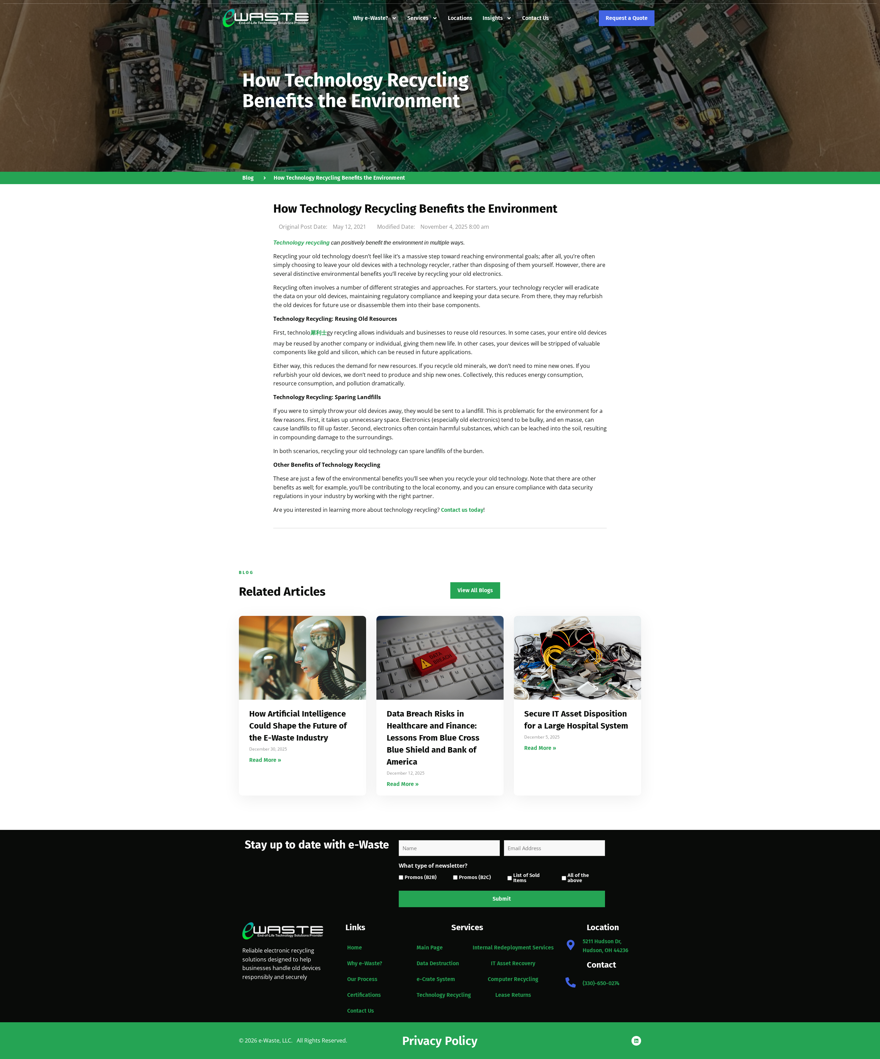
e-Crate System (436, 979)
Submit (502, 898)
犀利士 (318, 332)
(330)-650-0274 (601, 983)
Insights (493, 18)
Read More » (265, 760)
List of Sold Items (526, 878)
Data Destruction (438, 963)
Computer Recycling (513, 979)
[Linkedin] (636, 1041)
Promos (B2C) (475, 877)
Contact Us (535, 18)
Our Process (362, 979)
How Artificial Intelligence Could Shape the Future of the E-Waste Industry (298, 726)
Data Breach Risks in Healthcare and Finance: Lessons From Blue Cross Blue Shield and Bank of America (433, 738)
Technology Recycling (444, 995)
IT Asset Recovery (513, 963)
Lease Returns (513, 995)
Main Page (430, 947)
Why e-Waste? (370, 18)
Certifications (364, 995)
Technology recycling (301, 243)
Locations (460, 18)
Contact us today (462, 510)
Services (418, 18)
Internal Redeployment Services (513, 947)
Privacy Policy (439, 1041)
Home (354, 947)
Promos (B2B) (421, 877)
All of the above (578, 878)
